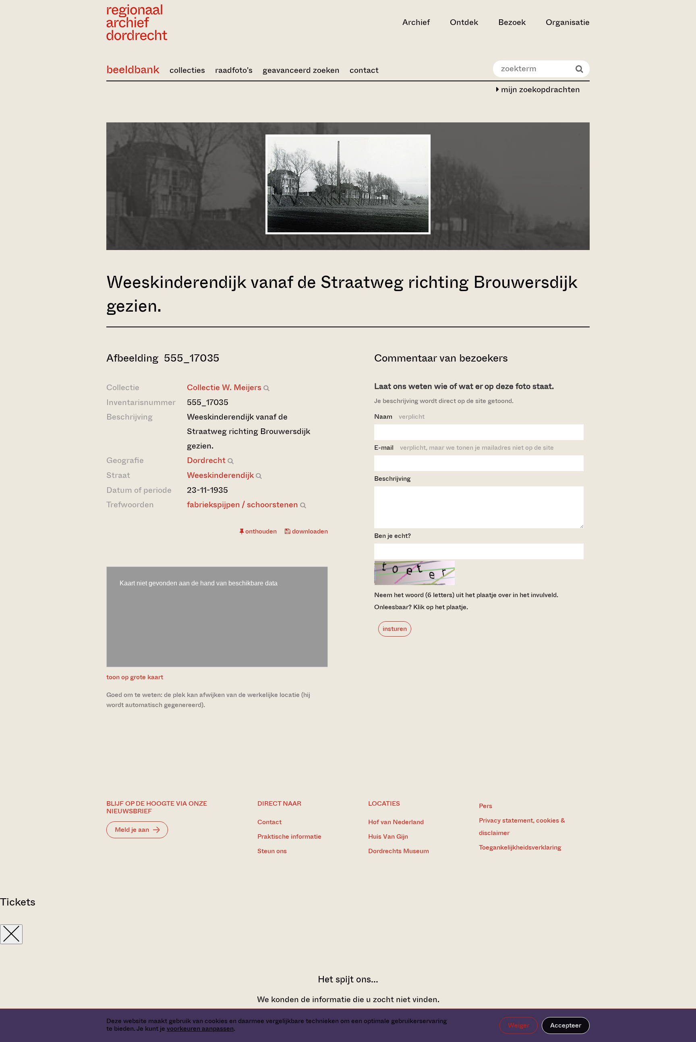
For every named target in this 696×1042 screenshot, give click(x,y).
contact (364, 70)
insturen (395, 628)
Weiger (518, 1025)
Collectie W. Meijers (224, 387)
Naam (399, 416)
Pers (485, 805)
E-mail (464, 447)
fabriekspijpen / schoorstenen (242, 505)
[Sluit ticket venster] (11, 934)
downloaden (309, 531)
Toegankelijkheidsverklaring (520, 847)
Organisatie (568, 22)
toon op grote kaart (134, 677)
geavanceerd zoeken (301, 70)
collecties (187, 70)
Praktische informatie (289, 836)
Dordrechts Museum (398, 851)
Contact (269, 822)
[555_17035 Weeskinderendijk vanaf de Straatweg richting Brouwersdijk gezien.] (348, 232)
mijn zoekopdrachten (539, 89)
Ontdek (464, 22)
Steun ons (272, 851)
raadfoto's (234, 70)
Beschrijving (392, 478)
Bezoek (512, 22)
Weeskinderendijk (220, 475)
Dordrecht (206, 460)
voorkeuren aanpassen (200, 1028)
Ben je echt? (392, 535)
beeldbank (133, 69)
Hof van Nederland (396, 822)
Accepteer (565, 1025)
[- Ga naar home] (178, 22)
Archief (416, 22)
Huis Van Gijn (388, 836)
